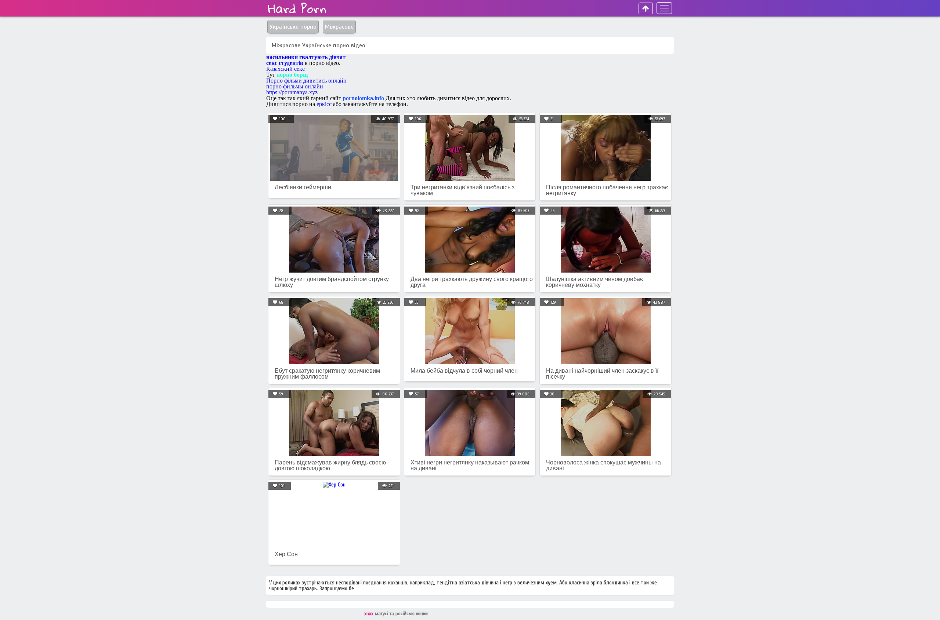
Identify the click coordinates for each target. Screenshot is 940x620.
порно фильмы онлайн (294, 86)
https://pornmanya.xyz (292, 92)
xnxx (369, 614)
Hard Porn (297, 8)
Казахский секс (285, 69)
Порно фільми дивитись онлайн (306, 80)
